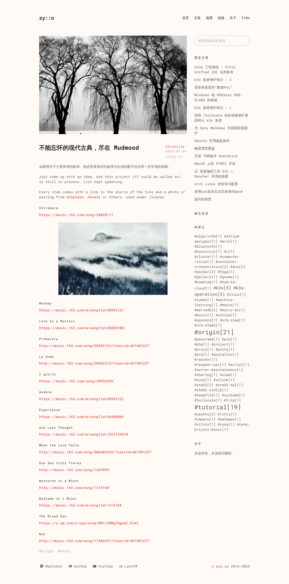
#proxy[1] (203, 349)
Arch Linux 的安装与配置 (216, 184)
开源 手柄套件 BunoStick (216, 156)
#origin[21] (214, 332)
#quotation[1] (225, 354)
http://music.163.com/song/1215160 (74, 487)
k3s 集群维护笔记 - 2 (213, 79)
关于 (233, 17)
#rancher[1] (206, 359)
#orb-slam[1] (232, 320)
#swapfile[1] (207, 395)
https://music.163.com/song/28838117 (76, 214)
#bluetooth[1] (208, 246)
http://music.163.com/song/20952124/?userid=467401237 (94, 345)
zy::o (46, 17)
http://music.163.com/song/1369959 (74, 469)
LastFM (131, 566)
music (65, 551)
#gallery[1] (206, 277)
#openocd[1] (206, 320)
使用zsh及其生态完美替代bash (218, 191)
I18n (245, 17)
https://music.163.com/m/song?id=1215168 (80, 505)
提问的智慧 (202, 199)
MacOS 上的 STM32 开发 (214, 163)
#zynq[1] (226, 424)
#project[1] (223, 344)
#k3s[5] (222, 287)
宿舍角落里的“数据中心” (213, 87)
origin (47, 551)
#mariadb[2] (206, 310)
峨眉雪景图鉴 (204, 148)
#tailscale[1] (208, 400)
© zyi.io (220, 566)
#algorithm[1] (208, 236)
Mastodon (53, 566)
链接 (221, 17)
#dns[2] (237, 266)
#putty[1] (225, 349)
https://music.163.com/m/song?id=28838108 (81, 328)
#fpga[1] (226, 271)
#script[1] (238, 364)
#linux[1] (236, 294)
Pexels (94, 197)
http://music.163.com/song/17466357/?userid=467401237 (94, 540)
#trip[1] (232, 400)
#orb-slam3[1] (208, 325)
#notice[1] (226, 315)
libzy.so (174, 156)
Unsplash (75, 197)
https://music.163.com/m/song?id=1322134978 (83, 434)
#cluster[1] (206, 256)
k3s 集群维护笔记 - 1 (213, 107)
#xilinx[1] (205, 424)
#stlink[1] (224, 379)
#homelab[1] (206, 282)
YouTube (105, 566)
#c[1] (229, 251)
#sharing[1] (206, 374)
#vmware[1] (205, 419)
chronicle (175, 146)
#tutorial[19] (217, 407)
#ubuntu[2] (205, 414)
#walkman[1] (229, 419)
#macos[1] (229, 304)
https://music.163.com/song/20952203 (76, 381)
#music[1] (203, 315)
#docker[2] (205, 271)
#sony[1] (202, 379)
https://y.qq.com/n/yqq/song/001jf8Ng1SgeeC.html (89, 523)
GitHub (80, 566)
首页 (185, 17)
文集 (197, 17)
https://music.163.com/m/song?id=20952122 (81, 399)
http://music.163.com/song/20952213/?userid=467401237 (94, 363)
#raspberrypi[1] (210, 364)
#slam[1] (228, 374)
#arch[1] (228, 241)
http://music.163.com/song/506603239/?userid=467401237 (95, 452)
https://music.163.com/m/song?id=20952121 (81, 310)
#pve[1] (201, 354)
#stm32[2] (203, 385)
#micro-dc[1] (232, 310)
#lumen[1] (203, 299)
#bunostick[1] (208, 251)
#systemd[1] (233, 395)
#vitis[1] (227, 414)
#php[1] (201, 344)
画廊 (209, 17)
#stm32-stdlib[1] (211, 390)
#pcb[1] (229, 339)
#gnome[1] (229, 277)
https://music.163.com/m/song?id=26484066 (81, 416)
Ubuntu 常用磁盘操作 (212, 140)
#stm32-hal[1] (229, 385)
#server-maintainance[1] (218, 369)
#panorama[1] (207, 339)
